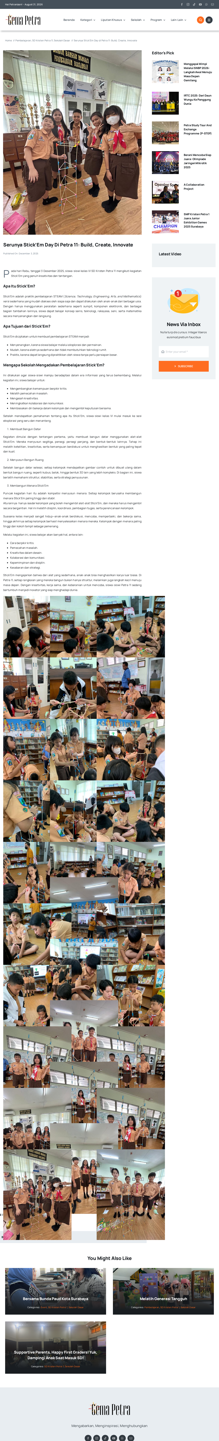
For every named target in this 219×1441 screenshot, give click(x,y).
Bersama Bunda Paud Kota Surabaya (55, 1298)
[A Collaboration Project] (165, 183)
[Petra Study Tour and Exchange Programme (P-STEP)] (165, 124)
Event (44, 1307)
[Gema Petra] (23, 14)
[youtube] (200, 4)
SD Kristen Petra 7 (57, 1307)
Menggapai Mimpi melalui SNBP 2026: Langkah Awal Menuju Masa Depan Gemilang (198, 72)
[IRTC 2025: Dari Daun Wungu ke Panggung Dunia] (165, 94)
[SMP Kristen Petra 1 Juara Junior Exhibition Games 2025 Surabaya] (165, 213)
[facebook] (182, 4)
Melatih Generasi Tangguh (163, 1298)
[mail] (212, 4)
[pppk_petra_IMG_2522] (72, 51)
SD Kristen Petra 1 (169, 1307)
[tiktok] (194, 4)
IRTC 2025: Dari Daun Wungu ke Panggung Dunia (197, 100)
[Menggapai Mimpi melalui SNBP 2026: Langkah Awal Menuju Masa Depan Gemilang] (165, 62)
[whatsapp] (206, 4)
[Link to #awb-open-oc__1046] (200, 20)
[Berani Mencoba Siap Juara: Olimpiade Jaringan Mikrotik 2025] (165, 153)
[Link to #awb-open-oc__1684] (209, 20)
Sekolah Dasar (76, 1307)
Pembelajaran (151, 1307)
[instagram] (188, 4)
